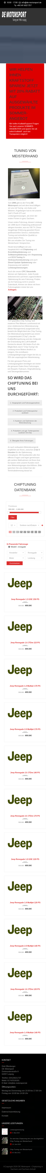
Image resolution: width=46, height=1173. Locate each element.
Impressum (6, 1108)
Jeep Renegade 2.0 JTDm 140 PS (25, 773)
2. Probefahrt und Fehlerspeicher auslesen (25, 412)
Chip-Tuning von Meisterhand (21, 1149)
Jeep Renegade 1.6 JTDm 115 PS (25, 643)
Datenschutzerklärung (11, 1112)
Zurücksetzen (15, 563)
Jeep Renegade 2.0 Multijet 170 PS (25, 729)
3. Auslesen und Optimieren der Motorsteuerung (25, 422)
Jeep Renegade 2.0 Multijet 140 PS (25, 946)
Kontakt (5, 1116)
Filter (13, 517)
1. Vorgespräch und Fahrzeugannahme (25, 403)
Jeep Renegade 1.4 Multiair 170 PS (25, 686)
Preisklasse (12, 506)
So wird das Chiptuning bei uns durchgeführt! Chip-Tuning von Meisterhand (27, 1140)
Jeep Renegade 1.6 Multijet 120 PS (25, 903)
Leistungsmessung (17, 1130)
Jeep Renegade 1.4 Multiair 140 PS (25, 1033)
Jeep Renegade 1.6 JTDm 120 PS (25, 989)
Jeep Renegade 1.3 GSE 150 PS (25, 599)
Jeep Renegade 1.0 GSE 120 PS (25, 859)
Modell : (18, 547)
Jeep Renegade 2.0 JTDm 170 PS (25, 816)
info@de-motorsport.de (31, 2)
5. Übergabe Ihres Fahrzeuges (21, 441)
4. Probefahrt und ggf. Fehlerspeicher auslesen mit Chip (25, 432)
